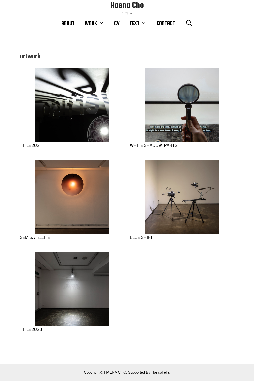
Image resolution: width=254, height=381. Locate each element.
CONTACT (166, 23)
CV (117, 23)
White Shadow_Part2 (153, 145)
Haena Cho (127, 5)
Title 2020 (31, 329)
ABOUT (68, 23)
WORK (91, 23)
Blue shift (141, 237)
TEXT (134, 23)
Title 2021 (30, 145)
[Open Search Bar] (189, 23)
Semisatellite (35, 237)
